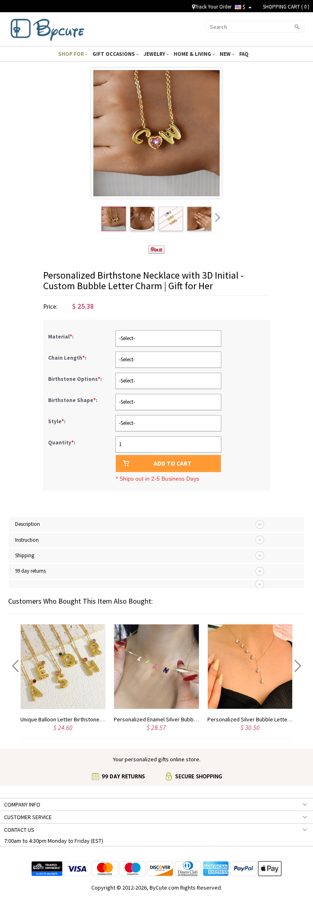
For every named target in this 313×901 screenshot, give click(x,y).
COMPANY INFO (22, 804)
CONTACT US (19, 829)
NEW (226, 54)
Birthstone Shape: (73, 400)
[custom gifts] (47, 28)
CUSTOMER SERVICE (28, 817)
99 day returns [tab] (30, 570)
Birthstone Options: (75, 379)
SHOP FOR (71, 54)
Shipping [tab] (24, 555)
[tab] (156, 584)
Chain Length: (68, 357)
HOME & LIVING (193, 54)
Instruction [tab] (27, 539)
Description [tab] (27, 524)
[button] (15, 666)
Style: (57, 421)
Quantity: (61, 442)
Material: (61, 336)
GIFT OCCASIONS (114, 54)
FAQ (244, 54)
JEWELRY (154, 54)
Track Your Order (213, 6)
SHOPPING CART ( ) (286, 6)
